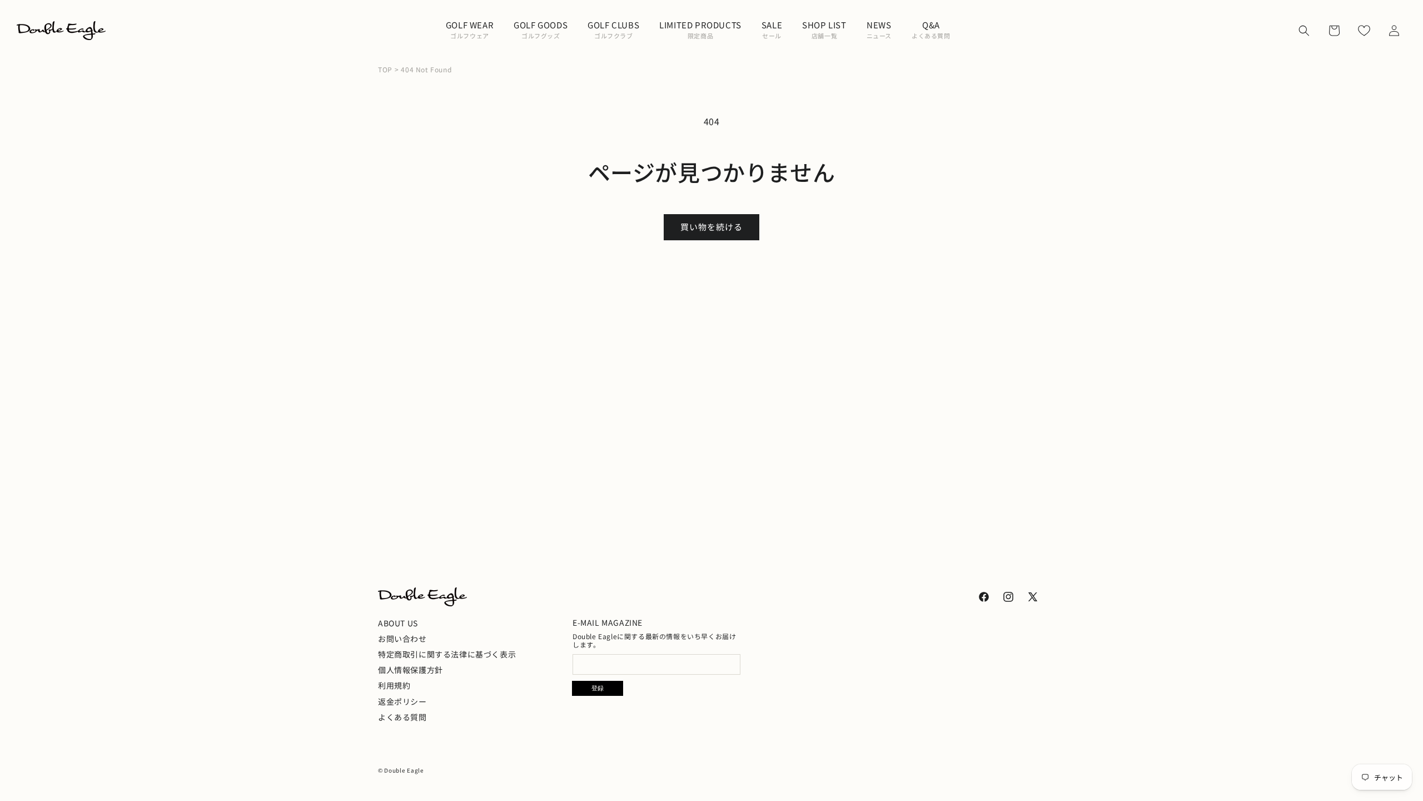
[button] (470, 30)
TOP (385, 69)
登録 (597, 688)
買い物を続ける (711, 227)
